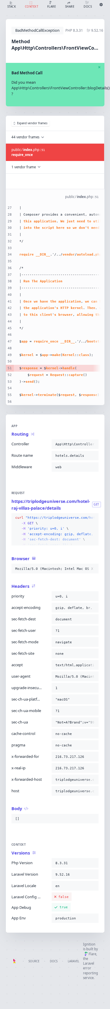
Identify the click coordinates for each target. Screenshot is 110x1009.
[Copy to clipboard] (93, 444)
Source (33, 961)
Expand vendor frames (32, 123)
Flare (92, 954)
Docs (53, 961)
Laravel (73, 961)
